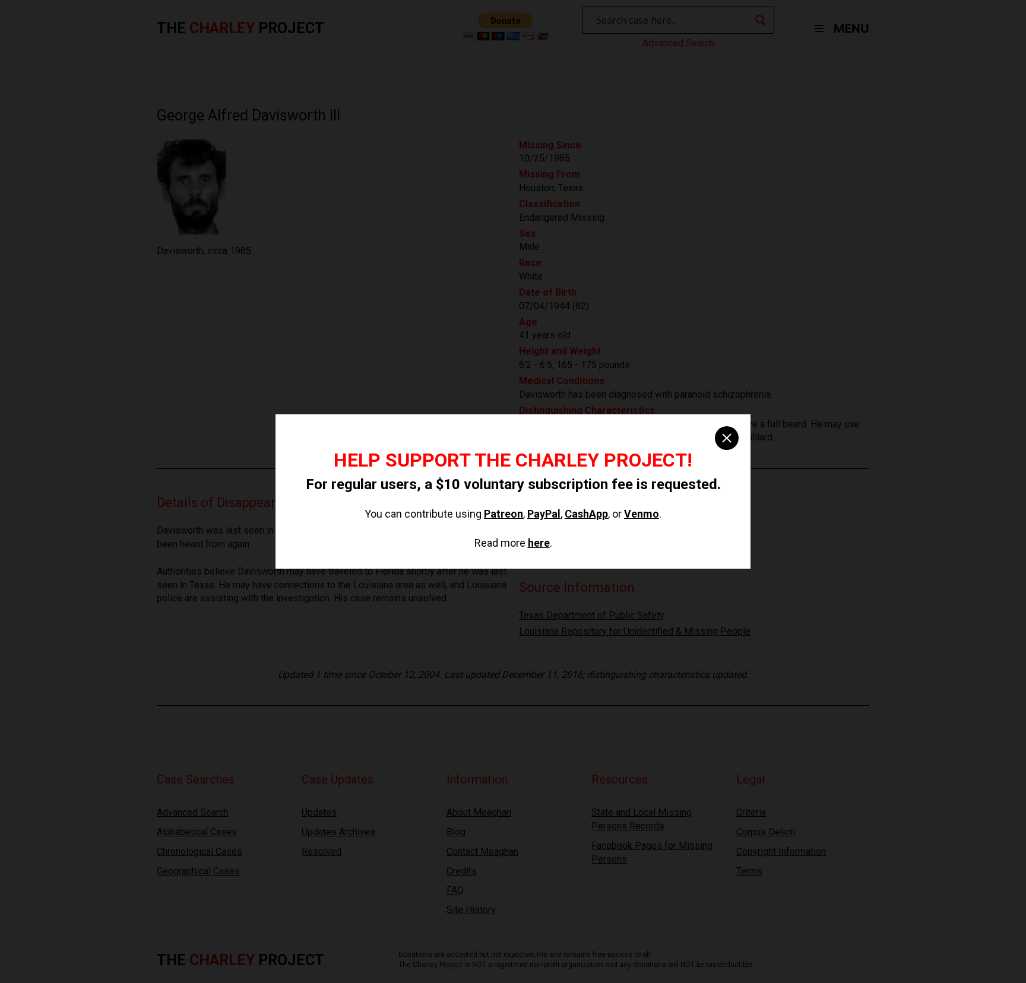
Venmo (641, 514)
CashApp (586, 514)
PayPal (543, 514)
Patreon (503, 514)
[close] (727, 438)
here (539, 543)
